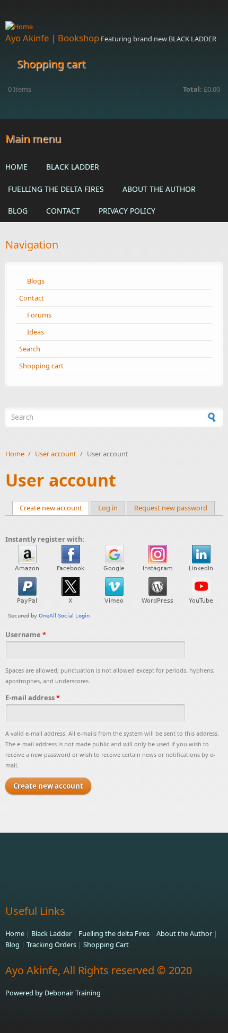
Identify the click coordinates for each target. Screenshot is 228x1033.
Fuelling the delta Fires (56, 189)
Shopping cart (41, 365)
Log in (108, 508)
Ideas (35, 332)
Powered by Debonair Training (53, 992)
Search (29, 349)
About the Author (159, 189)
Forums (39, 315)
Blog (18, 211)
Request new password (170, 508)
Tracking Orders (51, 944)
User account (55, 453)
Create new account (55, 508)
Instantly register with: (44, 539)
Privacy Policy (127, 211)
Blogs (36, 281)
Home (16, 167)
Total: (192, 89)
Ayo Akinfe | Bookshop (52, 38)
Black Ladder (72, 167)
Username (25, 634)
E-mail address (32, 697)
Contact (63, 211)
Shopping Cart (106, 944)
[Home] (114, 26)
